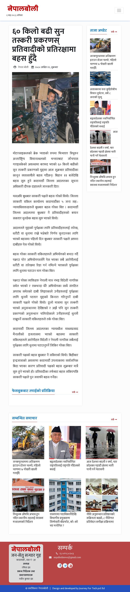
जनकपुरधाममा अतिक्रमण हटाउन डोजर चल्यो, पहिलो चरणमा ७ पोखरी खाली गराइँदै (103, 62)
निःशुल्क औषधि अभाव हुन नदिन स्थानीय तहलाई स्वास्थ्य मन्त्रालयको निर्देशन (103, 181)
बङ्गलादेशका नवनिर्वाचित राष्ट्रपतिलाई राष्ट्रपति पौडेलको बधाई (102, 122)
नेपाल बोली (23, 67)
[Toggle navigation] (119, 10)
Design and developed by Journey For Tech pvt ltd (78, 588)
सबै (73, 392)
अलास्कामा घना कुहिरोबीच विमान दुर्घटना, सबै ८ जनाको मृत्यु (103, 93)
